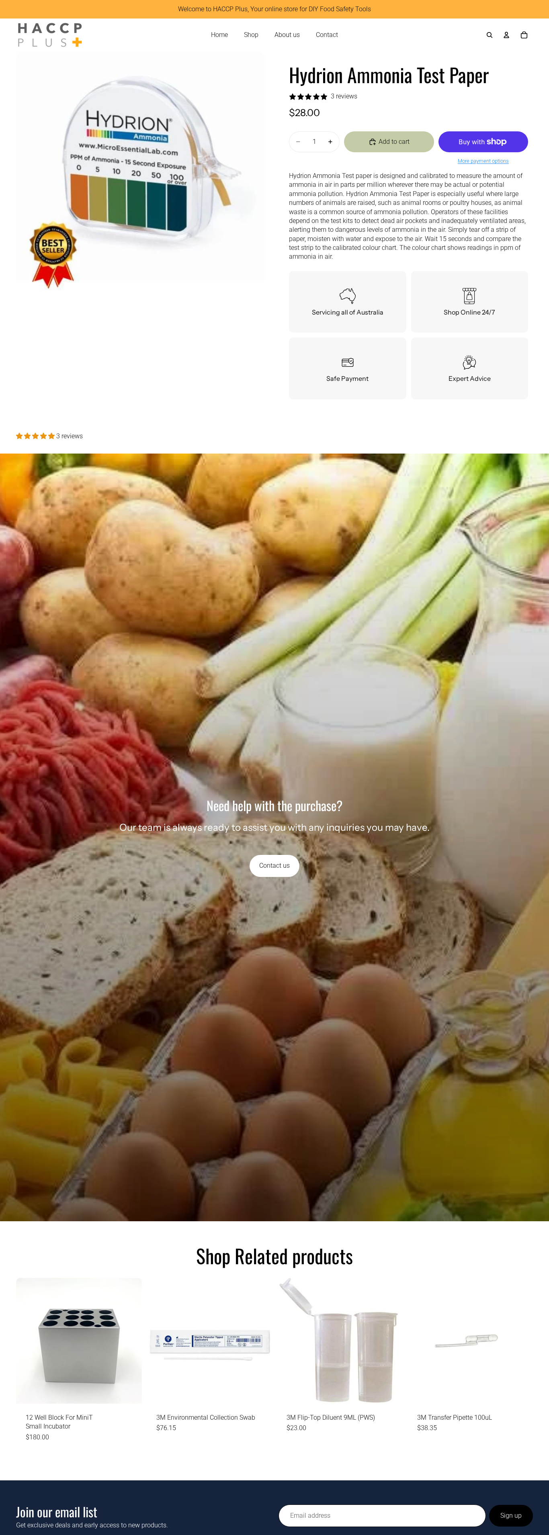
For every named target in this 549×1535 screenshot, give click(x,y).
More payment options (483, 161)
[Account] (506, 35)
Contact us (274, 865)
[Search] (489, 35)
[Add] (129, 1391)
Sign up (511, 1515)
